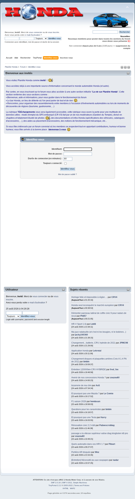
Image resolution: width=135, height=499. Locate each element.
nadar (116, 460)
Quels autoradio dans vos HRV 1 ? (87, 444)
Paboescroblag (106, 425)
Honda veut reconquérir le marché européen (92, 305)
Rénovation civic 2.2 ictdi (83, 425)
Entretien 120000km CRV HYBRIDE (88, 369)
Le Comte (108, 393)
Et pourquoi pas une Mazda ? (85, 393)
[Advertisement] (19, 232)
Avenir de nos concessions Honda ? (88, 377)
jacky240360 (81, 334)
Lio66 (93, 324)
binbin (86, 361)
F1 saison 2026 (78, 401)
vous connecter (35, 32)
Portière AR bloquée (81, 452)
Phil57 (83, 316)
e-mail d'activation (32, 35)
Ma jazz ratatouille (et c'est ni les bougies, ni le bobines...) (98, 332)
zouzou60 (115, 377)
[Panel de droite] (125, 68)
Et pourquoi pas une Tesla (83, 417)
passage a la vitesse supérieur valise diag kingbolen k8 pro (99, 433)
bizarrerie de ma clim (81, 385)
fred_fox (114, 369)
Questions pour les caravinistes (86, 409)
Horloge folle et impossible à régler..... (89, 297)
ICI (129, 41)
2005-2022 (68, 485)
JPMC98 (124, 343)
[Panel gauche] (122, 68)
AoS (98, 385)
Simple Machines (80, 483)
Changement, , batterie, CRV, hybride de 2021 (93, 343)
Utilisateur (11, 289)
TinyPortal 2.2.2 (55, 485)
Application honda (80, 350)
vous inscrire (53, 32)
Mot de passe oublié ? (67, 174)
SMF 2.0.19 (55, 483)
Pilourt (112, 444)
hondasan (95, 401)
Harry (103, 417)
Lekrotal (97, 350)
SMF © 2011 (67, 483)
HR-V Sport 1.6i (78, 324)
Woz (97, 452)
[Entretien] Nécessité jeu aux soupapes (90, 460)
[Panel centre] (128, 68)
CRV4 (114, 297)
